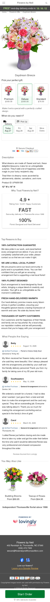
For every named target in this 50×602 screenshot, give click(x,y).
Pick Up (24, 121)
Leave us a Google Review (25, 568)
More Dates (42, 129)
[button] (44, 595)
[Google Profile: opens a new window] (28, 560)
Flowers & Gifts (14, 12)
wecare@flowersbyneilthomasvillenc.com (25, 550)
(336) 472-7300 (25, 548)
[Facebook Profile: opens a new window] (22, 560)
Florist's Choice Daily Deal (31, 351)
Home (4, 12)
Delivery (8, 123)
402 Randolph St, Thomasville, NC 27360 (25, 545)
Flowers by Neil (25, 3)
